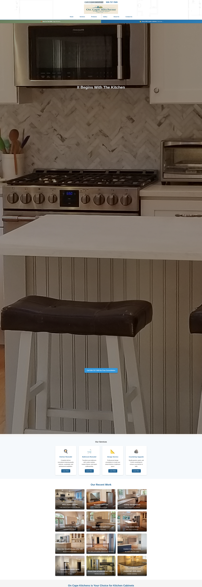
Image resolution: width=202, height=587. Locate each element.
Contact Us (129, 16)
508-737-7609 (111, 2)
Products (94, 16)
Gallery (105, 16)
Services (82, 16)
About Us (116, 16)
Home (71, 16)
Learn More (66, 471)
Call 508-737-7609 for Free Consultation (101, 370)
